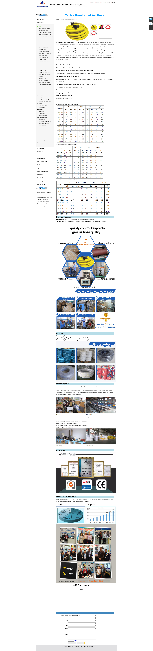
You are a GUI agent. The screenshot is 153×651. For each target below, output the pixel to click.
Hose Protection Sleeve (42, 171)
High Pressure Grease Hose (45, 84)
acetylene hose (42, 113)
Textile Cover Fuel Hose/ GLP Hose (45, 82)
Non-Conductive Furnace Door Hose (45, 48)
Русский (103, 2)
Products (60, 10)
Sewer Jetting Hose (43, 55)
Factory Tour (69, 10)
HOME (57, 19)
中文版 (113, 2)
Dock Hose (41, 76)
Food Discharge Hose (43, 97)
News (79, 10)
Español (98, 2)
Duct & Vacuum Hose (42, 161)
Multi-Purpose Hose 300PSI (45, 34)
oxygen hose (41, 111)
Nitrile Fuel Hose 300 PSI (44, 69)
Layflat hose (40, 164)
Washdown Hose (42, 49)
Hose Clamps (40, 181)
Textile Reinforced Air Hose (44, 28)
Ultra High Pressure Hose (44, 61)
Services (89, 10)
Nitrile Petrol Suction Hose (44, 72)
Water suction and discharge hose (46, 44)
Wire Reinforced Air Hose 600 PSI (46, 36)
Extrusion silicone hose (44, 139)
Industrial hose (40, 22)
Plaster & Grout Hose (43, 129)
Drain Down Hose (42, 59)
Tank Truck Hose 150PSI (44, 78)
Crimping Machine (41, 184)
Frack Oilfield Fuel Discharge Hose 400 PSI (45, 74)
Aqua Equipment (41, 168)
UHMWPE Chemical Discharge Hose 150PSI (45, 90)
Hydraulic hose (40, 19)
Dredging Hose (40, 151)
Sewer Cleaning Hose (43, 57)
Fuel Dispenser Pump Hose (45, 80)
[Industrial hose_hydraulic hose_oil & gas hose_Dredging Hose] (61, 7)
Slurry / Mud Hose (42, 125)
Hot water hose (42, 45)
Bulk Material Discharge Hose (45, 121)
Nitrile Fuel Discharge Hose (45, 70)
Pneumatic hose (41, 158)
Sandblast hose (42, 119)
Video (98, 10)
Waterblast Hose (42, 63)
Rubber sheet (40, 174)
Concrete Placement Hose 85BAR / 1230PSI (46, 127)
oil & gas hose (40, 148)
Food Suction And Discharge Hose (46, 99)
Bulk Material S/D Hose (44, 123)
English (93, 2)
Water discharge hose (43, 42)
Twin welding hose (43, 115)
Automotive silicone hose (44, 140)
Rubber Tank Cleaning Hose (45, 65)
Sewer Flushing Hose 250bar (45, 53)
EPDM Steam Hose (43, 105)
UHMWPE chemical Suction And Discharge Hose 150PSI (46, 92)
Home (40, 10)
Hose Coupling (40, 177)
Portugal (108, 2)
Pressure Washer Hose (44, 51)
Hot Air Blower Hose (43, 38)
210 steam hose (42, 107)
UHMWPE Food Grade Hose (45, 101)
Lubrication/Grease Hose (44, 86)
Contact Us (109, 10)
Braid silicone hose (43, 137)
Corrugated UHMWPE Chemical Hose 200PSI (46, 94)
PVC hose (39, 155)
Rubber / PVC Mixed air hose (45, 32)
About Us (50, 10)
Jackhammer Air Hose (43, 30)
